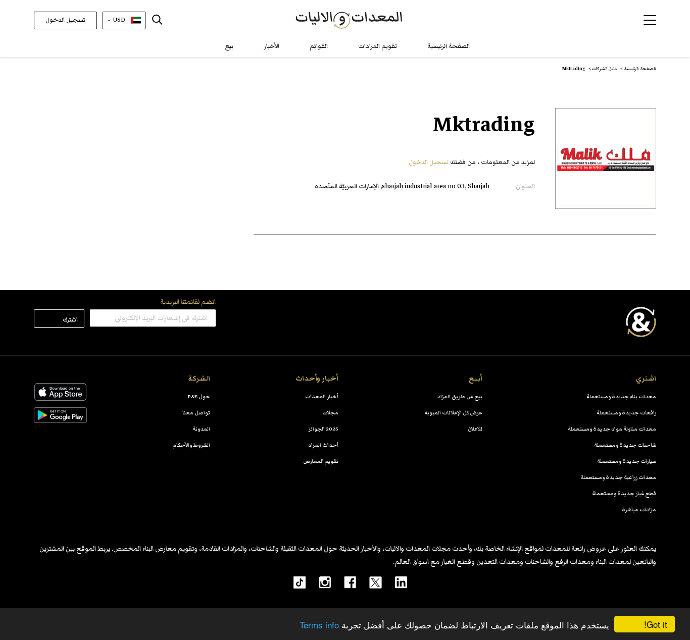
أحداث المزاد (323, 445)
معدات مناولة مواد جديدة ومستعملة (612, 428)
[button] (650, 20)
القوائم (319, 46)
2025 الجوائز (323, 428)
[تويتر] (369, 582)
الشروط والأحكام (191, 445)
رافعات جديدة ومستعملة (626, 412)
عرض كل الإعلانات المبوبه (453, 412)
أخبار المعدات (321, 396)
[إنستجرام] (318, 582)
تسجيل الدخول (65, 20)
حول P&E (199, 396)
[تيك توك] (294, 582)
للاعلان (475, 428)
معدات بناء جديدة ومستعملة (621, 396)
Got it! (655, 624)
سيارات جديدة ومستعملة (626, 461)
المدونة (201, 428)
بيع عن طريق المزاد (459, 396)
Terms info (319, 624)
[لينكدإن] (395, 582)
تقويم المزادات (377, 46)
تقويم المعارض (321, 461)
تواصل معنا (196, 412)
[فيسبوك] (343, 582)
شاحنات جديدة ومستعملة (625, 445)
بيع (229, 46)
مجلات (330, 412)
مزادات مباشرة (639, 509)
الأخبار (271, 46)
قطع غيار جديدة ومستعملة (624, 493)
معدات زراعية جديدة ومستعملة (618, 477)
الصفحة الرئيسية (448, 46)
